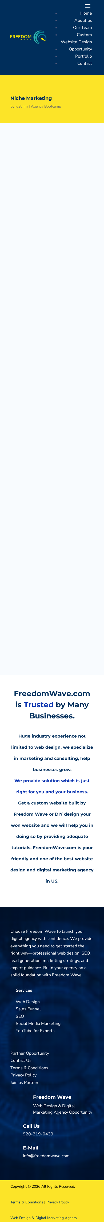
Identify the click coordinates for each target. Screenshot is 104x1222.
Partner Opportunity (29, 1053)
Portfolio (83, 56)
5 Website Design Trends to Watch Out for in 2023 (74, 522)
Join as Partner (24, 1082)
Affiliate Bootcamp (47, 430)
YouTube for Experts (35, 1031)
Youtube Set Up (65, 611)
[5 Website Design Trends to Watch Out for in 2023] (25, 534)
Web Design (28, 1002)
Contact (84, 63)
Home (86, 13)
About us (83, 20)
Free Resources (43, 475)
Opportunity (80, 49)
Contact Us (20, 1060)
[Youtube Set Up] (25, 629)
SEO (20, 1016)
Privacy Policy (23, 1075)
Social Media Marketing (38, 1024)
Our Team (82, 28)
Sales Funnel (28, 1009)
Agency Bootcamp (46, 106)
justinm (21, 106)
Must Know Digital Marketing (61, 452)
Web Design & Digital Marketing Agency (43, 1217)
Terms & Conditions (29, 1068)
